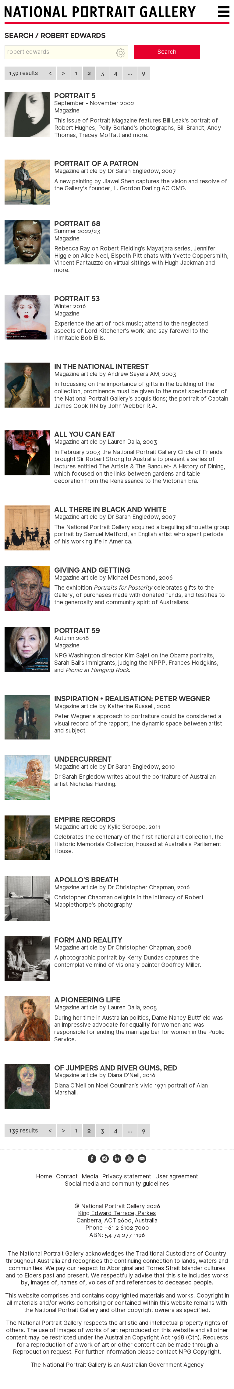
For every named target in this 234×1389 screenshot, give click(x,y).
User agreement (176, 1176)
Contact (67, 1176)
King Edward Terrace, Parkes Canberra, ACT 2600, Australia (117, 1217)
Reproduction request (42, 1351)
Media (90, 1176)
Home (44, 1176)
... (130, 73)
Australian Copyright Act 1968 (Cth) (152, 1337)
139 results (23, 73)
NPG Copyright (199, 1351)
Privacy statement (126, 1176)
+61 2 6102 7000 (126, 1227)
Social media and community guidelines (117, 1183)
